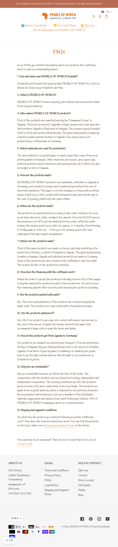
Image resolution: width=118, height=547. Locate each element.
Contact (82, 475)
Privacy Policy (52, 475)
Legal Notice (51, 485)
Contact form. (25, 444)
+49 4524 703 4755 (19, 493)
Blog (80, 495)
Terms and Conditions (56, 470)
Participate (84, 485)
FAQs (47, 480)
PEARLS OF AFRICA (80, 526)
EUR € (15, 518)
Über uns (83, 470)
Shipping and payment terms (59, 425)
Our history (15, 470)
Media (81, 490)
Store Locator (86, 480)
